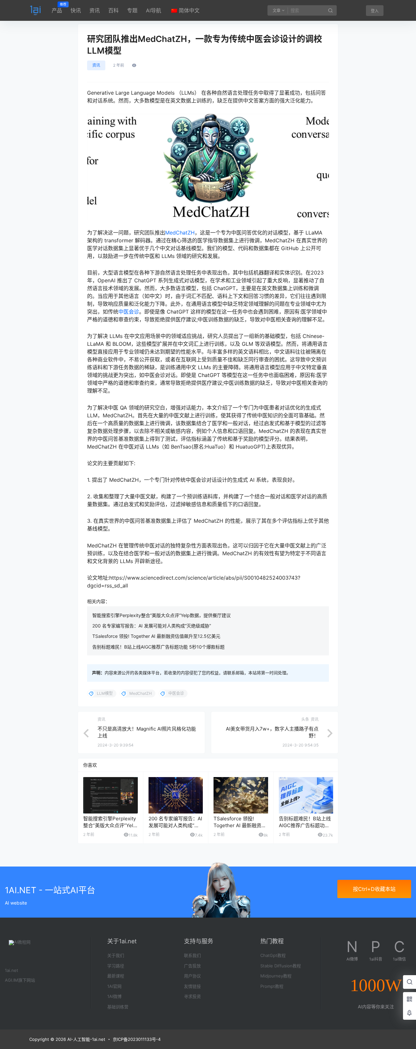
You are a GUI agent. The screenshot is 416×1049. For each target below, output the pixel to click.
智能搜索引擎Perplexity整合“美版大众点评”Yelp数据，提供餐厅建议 (161, 615)
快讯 (76, 10)
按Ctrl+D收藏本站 (374, 889)
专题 (132, 10)
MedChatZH (180, 232)
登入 (375, 10)
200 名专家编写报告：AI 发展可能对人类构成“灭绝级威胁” (151, 625)
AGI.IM (11, 980)
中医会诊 (128, 311)
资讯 (94, 10)
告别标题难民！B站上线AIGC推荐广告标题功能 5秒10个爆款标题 (158, 647)
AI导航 (153, 10)
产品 (57, 8)
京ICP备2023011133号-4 (137, 1039)
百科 (113, 10)
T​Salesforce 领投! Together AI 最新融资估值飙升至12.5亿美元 (156, 636)
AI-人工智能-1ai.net (85, 1039)
